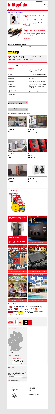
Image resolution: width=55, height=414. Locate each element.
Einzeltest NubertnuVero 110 (31, 155)
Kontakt (32, 393)
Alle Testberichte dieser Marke (16, 56)
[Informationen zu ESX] (41, 307)
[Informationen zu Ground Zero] (20, 309)
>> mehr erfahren (12, 212)
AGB (31, 389)
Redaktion (14, 390)
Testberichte (13, 8)
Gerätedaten (14, 392)
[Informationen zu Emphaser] (36, 307)
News (9, 8)
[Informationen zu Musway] (15, 312)
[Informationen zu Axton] (21, 307)
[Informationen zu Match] (41, 309)
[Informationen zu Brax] (26, 307)
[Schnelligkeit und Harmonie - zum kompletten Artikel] (15, 34)
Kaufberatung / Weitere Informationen (18, 59)
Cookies (32, 392)
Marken (24, 8)
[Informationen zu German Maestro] (16, 309)
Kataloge (32, 58)
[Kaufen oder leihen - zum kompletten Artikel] (15, 20)
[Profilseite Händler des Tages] (17, 363)
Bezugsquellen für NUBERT (36, 56)
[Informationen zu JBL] (36, 309)
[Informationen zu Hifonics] (31, 309)
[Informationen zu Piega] (26, 312)
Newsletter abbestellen (14, 380)
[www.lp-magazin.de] (25, 325)
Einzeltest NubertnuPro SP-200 (32, 179)
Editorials (14, 397)
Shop (43, 8)
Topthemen (14, 396)
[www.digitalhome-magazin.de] (10, 325)
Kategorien (29, 8)
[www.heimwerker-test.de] (21, 325)
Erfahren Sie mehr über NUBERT (17, 58)
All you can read (11, 9)
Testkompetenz (15, 389)
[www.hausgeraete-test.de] (16, 325)
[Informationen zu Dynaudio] (31, 307)
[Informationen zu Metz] (10, 312)
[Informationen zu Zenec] (21, 315)
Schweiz (11, 352)
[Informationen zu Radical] (30, 312)
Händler (34, 8)
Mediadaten (33, 388)
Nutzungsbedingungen (35, 394)
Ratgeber (39, 8)
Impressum (32, 387)
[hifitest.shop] (30, 325)
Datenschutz (33, 390)
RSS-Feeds (14, 395)
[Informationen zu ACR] (10, 307)
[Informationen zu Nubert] (20, 312)
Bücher (13, 388)
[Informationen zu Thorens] (41, 312)
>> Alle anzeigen (26, 25)
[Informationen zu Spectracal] (36, 312)
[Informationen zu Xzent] (16, 315)
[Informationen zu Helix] (26, 309)
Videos (31, 59)
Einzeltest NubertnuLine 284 (11, 179)
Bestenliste (19, 8)
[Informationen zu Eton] (10, 309)
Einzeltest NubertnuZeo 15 (11, 155)
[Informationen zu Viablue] (10, 315)
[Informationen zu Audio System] (16, 307)
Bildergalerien (15, 393)
